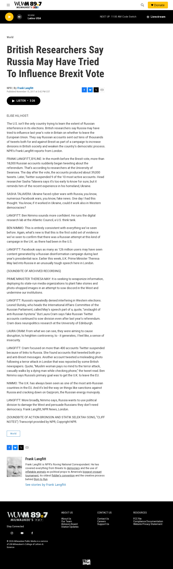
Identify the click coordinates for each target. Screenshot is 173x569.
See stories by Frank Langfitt (45, 485)
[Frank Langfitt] (14, 467)
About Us (66, 519)
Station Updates (70, 527)
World (10, 37)
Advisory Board (69, 524)
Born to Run (40, 479)
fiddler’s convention (63, 475)
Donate (159, 5)
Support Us (103, 524)
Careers (101, 521)
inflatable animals (35, 471)
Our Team (66, 521)
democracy (73, 468)
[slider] (24, 17)
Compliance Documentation (148, 521)
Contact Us (103, 519)
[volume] (19, 17)
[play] (9, 17)
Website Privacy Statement (147, 524)
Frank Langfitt (25, 88)
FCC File (137, 519)
